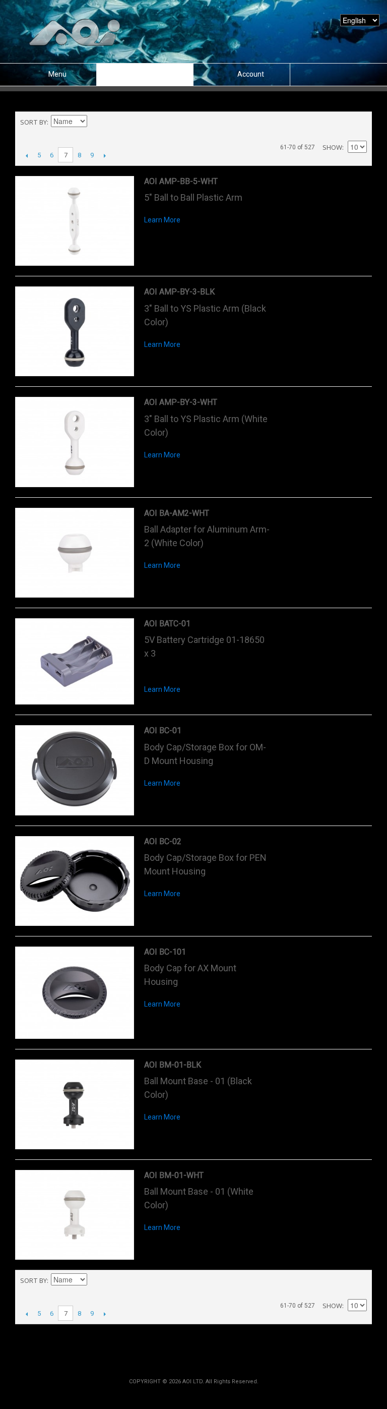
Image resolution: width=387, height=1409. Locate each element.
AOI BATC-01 (167, 623)
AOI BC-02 (162, 841)
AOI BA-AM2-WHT (176, 513)
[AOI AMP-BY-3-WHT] (74, 442)
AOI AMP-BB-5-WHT (181, 181)
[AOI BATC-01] (74, 661)
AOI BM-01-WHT (174, 1175)
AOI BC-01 (162, 730)
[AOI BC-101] (74, 993)
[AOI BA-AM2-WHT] (74, 553)
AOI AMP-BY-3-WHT (180, 402)
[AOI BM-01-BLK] (74, 1104)
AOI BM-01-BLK (172, 1065)
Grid (341, 122)
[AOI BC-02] (74, 881)
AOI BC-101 (165, 952)
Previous (26, 155)
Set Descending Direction (96, 122)
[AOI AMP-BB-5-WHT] (74, 221)
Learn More (162, 220)
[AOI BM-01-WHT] (74, 1215)
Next (104, 155)
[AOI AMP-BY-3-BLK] (74, 331)
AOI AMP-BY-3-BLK (179, 292)
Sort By (33, 122)
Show (332, 147)
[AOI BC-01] (74, 770)
